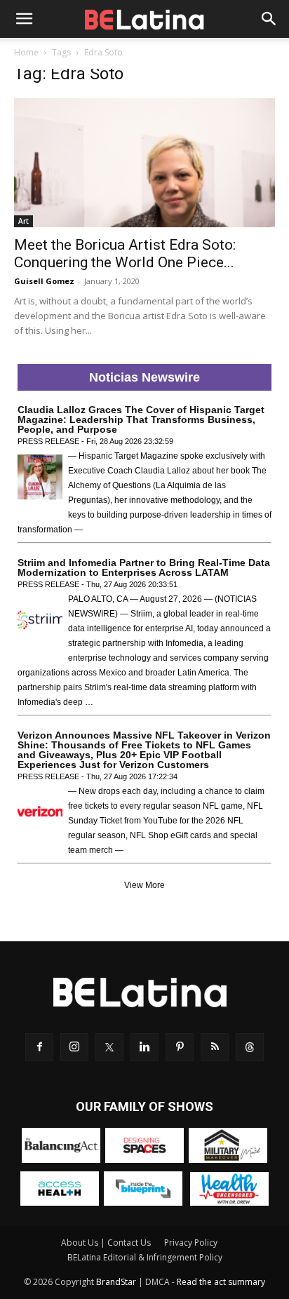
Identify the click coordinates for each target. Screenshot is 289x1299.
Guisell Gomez (44, 281)
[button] (23, 19)
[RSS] (215, 1047)
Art (23, 221)
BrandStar (116, 1282)
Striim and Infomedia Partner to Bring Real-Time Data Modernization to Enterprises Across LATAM (144, 567)
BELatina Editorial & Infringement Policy (144, 1257)
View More (144, 885)
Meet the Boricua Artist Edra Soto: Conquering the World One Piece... (125, 253)
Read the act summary (221, 1282)
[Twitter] (109, 1047)
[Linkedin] (144, 1047)
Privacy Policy (190, 1242)
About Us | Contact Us (106, 1242)
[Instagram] (74, 1047)
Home (26, 52)
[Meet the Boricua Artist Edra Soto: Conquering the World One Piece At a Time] (144, 162)
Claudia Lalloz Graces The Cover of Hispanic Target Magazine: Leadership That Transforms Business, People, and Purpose (141, 419)
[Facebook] (39, 1047)
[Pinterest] (180, 1047)
